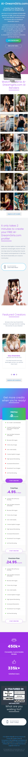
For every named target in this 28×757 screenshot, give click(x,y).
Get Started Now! (13, 40)
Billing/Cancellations (19, 740)
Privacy (9, 738)
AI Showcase (13, 744)
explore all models (14, 214)
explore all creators (14, 380)
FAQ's (4, 737)
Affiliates (5, 744)
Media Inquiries (6, 742)
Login (10, 745)
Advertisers (21, 744)
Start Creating (14, 480)
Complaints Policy (6, 740)
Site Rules (10, 737)
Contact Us (16, 745)
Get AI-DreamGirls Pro (19, 742)
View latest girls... (13, 46)
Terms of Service (19, 737)
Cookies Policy (16, 738)
